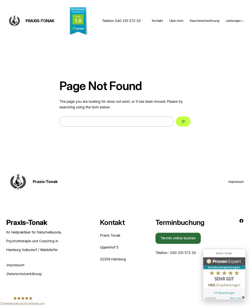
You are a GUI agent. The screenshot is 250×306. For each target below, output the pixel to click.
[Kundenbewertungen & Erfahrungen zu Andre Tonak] (224, 275)
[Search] (183, 121)
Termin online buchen (178, 238)
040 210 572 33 (128, 21)
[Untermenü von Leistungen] (243, 21)
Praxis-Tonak (40, 21)
